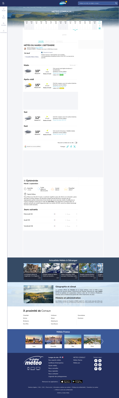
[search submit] (116, 3)
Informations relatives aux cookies (61, 387)
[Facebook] (95, 360)
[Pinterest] (95, 368)
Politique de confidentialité (78, 387)
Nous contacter (53, 374)
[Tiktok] (100, 368)
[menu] (3, 3)
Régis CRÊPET (39, 48)
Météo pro (76, 363)
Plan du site (49, 387)
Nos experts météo (54, 360)
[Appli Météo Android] (77, 381)
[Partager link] (68, 147)
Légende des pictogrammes (57, 376)
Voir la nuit (73, 65)
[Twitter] (100, 360)
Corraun (44, 7)
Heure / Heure (49, 41)
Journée (41, 41)
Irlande (28, 7)
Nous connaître (53, 368)
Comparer (59, 41)
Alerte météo (52, 366)
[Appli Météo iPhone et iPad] (65, 381)
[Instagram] (100, 364)
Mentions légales (32, 387)
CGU (39, 387)
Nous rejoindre (53, 371)
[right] (102, 270)
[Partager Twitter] (75, 147)
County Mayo (32, 7)
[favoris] (73, 12)
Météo (24, 7)
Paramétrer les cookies (92, 387)
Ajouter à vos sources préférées (34, 146)
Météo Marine (77, 360)
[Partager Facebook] (71, 147)
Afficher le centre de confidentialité (64, 389)
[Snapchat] (95, 364)
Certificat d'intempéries (55, 363)
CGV (43, 387)
